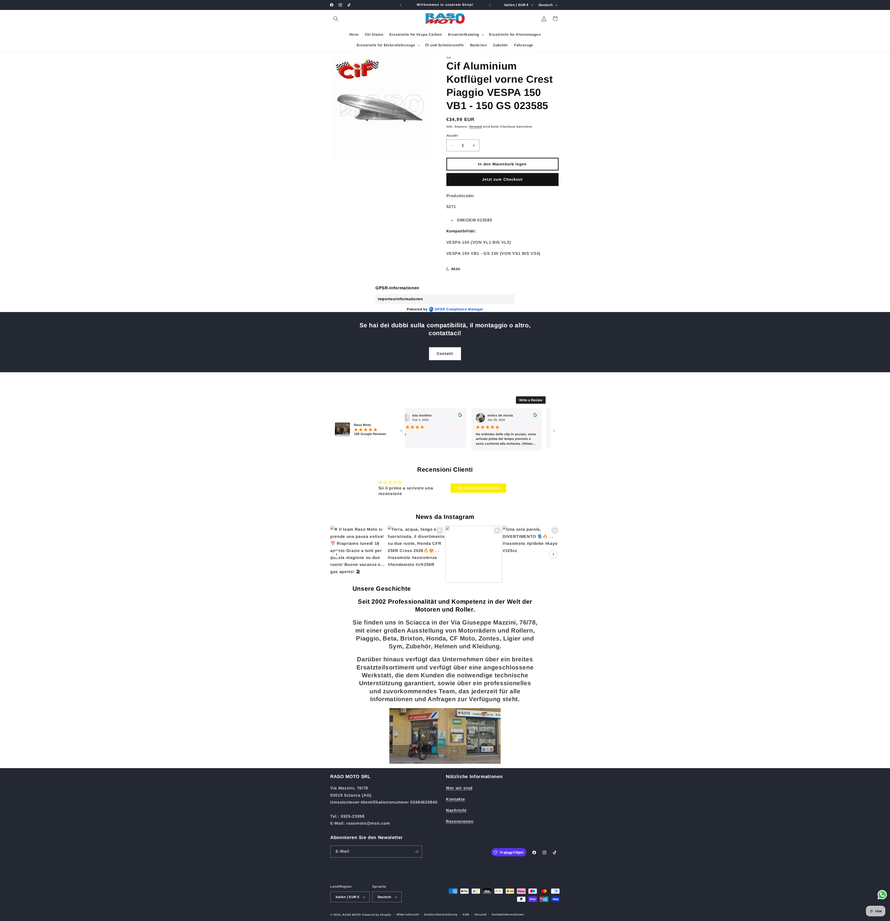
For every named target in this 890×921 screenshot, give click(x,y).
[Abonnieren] (416, 852)
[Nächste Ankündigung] (490, 5)
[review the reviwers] (437, 416)
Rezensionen (459, 821)
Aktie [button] (456, 269)
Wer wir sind (459, 788)
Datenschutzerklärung (440, 914)
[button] (335, 18)
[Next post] (553, 554)
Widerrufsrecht (408, 914)
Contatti (445, 353)
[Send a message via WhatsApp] (882, 894)
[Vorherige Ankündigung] (400, 5)
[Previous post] (336, 554)
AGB (465, 914)
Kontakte (455, 799)
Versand (475, 126)
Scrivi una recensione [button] (478, 488)
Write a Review (530, 400)
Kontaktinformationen (508, 914)
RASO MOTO (351, 914)
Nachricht (456, 810)
